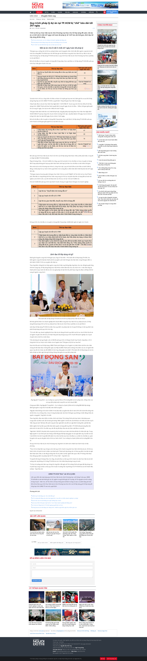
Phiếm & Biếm (50, 19)
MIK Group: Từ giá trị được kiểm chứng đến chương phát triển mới (107, 135)
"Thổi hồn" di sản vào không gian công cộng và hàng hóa (107, 163)
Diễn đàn (91, 12)
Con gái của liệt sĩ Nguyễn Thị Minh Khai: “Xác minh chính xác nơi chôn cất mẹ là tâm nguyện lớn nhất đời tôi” (108, 199)
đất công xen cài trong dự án (73, 542)
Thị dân (60, 12)
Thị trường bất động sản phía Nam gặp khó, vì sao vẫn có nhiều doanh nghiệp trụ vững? (55, 498)
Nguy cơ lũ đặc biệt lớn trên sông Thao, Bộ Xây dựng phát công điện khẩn (106, 87)
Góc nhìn (32, 19)
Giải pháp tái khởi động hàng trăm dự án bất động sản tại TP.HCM (50, 42)
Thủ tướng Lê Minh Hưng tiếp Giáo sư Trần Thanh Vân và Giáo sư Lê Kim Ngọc (53, 606)
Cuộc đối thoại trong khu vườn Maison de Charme (35, 623)
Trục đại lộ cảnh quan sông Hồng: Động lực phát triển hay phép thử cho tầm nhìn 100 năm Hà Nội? (108, 193)
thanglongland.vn (60, 630)
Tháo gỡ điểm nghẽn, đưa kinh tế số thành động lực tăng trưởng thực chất (69, 624)
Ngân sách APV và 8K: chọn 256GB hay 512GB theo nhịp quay (86, 606)
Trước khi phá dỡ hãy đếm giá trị (107, 160)
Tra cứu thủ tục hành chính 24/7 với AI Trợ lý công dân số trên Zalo (37, 533)
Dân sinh (39, 12)
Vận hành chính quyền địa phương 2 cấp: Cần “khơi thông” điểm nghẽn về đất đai (70, 534)
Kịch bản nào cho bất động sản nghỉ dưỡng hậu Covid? (47, 500)
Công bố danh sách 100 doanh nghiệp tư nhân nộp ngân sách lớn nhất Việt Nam (36, 606)
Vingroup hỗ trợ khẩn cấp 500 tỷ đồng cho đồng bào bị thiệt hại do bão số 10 (107, 67)
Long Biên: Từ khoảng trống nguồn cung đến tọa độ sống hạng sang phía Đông (108, 146)
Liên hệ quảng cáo (111, 658)
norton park (41, 630)
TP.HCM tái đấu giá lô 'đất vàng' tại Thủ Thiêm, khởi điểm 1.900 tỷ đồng (52, 624)
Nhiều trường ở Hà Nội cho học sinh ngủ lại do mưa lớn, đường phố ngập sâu (107, 107)
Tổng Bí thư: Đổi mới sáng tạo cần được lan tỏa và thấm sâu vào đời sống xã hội (106, 46)
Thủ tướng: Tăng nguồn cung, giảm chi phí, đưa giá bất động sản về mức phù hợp (86, 534)
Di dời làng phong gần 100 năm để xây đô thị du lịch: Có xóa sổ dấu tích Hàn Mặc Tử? (107, 186)
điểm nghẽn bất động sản (56, 542)
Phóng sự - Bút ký (40, 19)
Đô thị (46, 12)
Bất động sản (93, 630)
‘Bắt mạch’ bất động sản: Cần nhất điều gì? (44, 496)
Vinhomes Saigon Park (102, 630)
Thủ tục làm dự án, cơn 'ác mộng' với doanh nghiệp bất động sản (49, 40)
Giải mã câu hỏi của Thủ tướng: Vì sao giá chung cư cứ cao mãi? (53, 533)
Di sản (53, 12)
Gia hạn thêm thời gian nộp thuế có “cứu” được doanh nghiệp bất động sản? (52, 503)
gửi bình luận (37, 580)
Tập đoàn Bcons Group (51, 633)
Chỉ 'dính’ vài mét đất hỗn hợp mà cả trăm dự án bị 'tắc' (47, 44)
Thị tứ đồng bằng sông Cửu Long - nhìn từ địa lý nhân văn (107, 168)
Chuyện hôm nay (48, 16)
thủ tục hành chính (43, 542)
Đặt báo (103, 658)
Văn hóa (67, 12)
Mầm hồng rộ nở (103, 172)
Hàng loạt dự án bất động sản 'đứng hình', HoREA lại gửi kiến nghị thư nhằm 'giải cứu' (55, 507)
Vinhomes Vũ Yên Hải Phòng (83, 630)
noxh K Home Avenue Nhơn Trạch (37, 633)
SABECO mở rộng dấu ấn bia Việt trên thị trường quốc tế (69, 605)
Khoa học (75, 12)
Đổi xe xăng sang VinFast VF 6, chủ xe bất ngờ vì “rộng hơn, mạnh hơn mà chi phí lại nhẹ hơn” (86, 625)
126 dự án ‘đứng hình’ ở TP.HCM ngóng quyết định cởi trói (48, 505)
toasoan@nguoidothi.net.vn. (63, 651)
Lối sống (83, 12)
